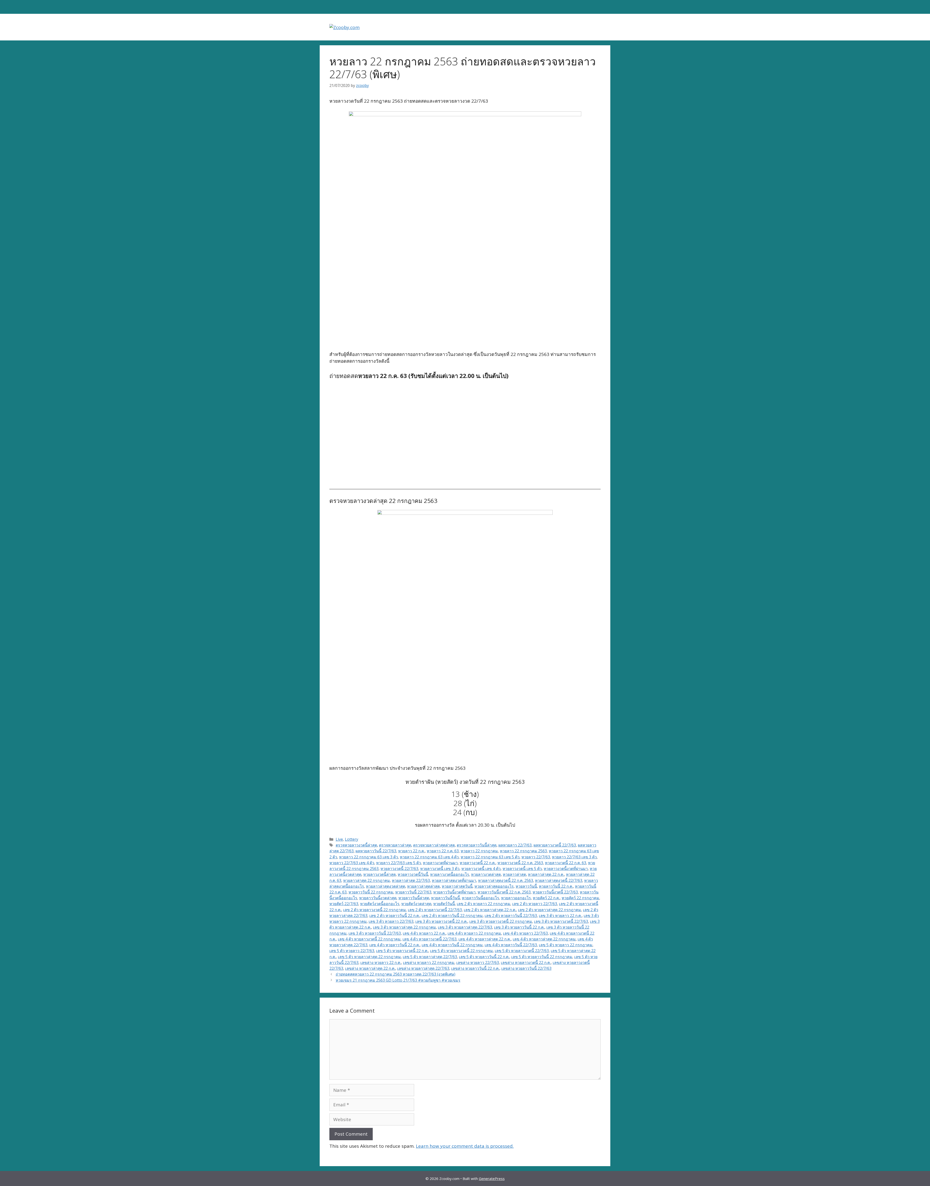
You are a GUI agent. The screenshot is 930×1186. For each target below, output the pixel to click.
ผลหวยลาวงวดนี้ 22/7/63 (555, 845)
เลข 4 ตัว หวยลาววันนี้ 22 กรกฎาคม (452, 944)
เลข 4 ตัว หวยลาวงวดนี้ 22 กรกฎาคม (369, 939)
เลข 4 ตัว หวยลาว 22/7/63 (525, 933)
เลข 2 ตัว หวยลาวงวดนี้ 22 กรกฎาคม (374, 909)
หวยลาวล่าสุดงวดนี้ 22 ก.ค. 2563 (505, 880)
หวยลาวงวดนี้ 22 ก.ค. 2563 (520, 862)
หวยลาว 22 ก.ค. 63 (443, 851)
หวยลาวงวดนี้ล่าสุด (379, 874)
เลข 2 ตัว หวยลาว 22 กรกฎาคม (483, 903)
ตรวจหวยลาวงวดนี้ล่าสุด (356, 845)
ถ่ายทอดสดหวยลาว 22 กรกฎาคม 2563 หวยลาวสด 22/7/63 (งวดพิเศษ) (395, 974)
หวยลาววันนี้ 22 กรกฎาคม (371, 892)
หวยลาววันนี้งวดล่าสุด (377, 898)
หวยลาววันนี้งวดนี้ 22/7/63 (555, 892)
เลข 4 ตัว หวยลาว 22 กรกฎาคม (474, 933)
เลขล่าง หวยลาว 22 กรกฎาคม (428, 962)
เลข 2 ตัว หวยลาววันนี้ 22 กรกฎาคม (452, 915)
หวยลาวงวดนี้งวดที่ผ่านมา (566, 868)
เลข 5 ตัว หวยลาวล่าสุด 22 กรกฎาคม (369, 956)
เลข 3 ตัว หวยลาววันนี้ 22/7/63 (375, 933)
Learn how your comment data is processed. (465, 1146)
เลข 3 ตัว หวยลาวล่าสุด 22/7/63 (465, 927)
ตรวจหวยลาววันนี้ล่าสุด (476, 845)
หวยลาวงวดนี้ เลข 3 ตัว (439, 868)
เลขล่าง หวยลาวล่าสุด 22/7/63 (423, 968)
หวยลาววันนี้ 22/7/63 (413, 892)
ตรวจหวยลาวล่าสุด (395, 845)
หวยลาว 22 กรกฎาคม (479, 851)
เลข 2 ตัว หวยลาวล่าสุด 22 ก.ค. (490, 909)
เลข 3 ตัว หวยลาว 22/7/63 (391, 921)
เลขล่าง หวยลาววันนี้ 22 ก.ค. (475, 968)
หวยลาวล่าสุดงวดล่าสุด (385, 886)
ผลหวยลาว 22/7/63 (515, 845)
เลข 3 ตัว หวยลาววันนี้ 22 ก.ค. (519, 927)
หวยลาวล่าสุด (514, 874)
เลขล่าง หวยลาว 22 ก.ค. (380, 962)
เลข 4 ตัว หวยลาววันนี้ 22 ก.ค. (394, 944)
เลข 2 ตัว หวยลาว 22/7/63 (534, 903)
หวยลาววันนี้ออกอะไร (480, 898)
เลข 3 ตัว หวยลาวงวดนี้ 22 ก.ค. (441, 921)
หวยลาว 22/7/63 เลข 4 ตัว (351, 862)
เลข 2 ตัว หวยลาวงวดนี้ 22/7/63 (435, 909)
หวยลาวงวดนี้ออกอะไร (449, 874)
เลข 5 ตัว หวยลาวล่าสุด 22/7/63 (430, 956)
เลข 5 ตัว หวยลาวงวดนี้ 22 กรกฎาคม (461, 950)
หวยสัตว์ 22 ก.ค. (546, 898)
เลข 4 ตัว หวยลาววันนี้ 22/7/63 (511, 944)
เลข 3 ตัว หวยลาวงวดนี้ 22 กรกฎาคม (500, 921)
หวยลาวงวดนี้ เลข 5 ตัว (522, 868)
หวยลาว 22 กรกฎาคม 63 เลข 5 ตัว (490, 857)
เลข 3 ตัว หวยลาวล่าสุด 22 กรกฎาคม (404, 927)
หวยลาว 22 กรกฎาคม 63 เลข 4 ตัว (429, 857)
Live (339, 839)
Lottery (351, 839)
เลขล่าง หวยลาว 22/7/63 (477, 962)
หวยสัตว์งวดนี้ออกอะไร (379, 903)
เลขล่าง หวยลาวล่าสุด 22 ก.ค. (370, 968)
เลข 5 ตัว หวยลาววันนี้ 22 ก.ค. (484, 956)
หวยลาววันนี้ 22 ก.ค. (556, 886)
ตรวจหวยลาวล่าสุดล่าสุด (434, 845)
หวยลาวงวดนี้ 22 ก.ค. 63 (565, 862)
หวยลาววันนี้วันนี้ (445, 898)
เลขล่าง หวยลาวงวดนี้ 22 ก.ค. (526, 962)
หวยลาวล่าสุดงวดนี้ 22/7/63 (558, 880)
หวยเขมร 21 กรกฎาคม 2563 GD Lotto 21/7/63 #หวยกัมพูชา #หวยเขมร (398, 980)
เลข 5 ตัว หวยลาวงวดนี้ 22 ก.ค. (402, 950)
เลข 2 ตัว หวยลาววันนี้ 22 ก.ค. (394, 915)
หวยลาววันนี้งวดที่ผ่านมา (454, 892)
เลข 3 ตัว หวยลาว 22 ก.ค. (560, 915)
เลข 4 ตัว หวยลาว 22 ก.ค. (424, 933)
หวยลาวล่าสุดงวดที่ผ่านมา (454, 880)
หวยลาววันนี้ (526, 886)
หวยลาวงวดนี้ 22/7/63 (399, 868)
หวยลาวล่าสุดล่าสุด (423, 886)
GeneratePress (492, 1178)
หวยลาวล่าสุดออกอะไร (494, 886)
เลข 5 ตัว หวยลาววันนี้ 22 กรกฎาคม (541, 956)
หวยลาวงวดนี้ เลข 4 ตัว (481, 868)
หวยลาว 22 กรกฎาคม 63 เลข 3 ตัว (368, 857)
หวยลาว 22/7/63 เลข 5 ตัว (398, 862)
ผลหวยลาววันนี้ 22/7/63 (376, 851)
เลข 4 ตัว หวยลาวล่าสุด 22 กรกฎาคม (544, 939)
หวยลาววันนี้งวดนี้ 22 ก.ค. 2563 (504, 892)
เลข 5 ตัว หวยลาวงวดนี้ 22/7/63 (522, 950)
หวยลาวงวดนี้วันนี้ (413, 874)
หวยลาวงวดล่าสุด (486, 874)
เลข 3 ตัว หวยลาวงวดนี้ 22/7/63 (561, 921)
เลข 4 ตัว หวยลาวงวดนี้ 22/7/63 (430, 939)
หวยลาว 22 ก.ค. (411, 851)
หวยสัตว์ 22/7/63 (343, 903)
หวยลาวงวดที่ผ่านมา (440, 862)
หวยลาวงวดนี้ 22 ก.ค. (478, 862)
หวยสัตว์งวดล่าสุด (416, 903)
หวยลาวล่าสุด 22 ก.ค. (546, 874)
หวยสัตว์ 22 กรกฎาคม (580, 898)
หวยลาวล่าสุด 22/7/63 (411, 880)
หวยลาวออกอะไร (516, 898)
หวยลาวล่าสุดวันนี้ (457, 886)
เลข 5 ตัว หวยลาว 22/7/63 (351, 950)
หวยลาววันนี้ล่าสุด (413, 898)
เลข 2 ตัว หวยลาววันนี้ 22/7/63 (511, 915)
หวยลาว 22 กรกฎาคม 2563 (523, 851)
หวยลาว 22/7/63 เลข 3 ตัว (574, 857)
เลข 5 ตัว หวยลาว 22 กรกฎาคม (565, 944)
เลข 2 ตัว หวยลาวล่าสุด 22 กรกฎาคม (549, 909)
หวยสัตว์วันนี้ (444, 903)
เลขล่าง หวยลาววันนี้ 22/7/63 (526, 968)
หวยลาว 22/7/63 (535, 857)
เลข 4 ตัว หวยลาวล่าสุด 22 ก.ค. (484, 939)
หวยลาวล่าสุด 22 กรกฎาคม (366, 880)
